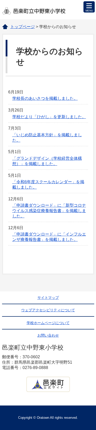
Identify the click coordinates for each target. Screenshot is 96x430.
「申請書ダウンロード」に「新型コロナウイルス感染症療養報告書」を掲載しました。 (49, 210)
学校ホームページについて (48, 323)
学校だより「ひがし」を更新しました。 (49, 117)
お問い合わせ (48, 335)
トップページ (22, 26)
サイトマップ (48, 298)
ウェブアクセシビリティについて (48, 310)
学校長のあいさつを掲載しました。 (45, 98)
